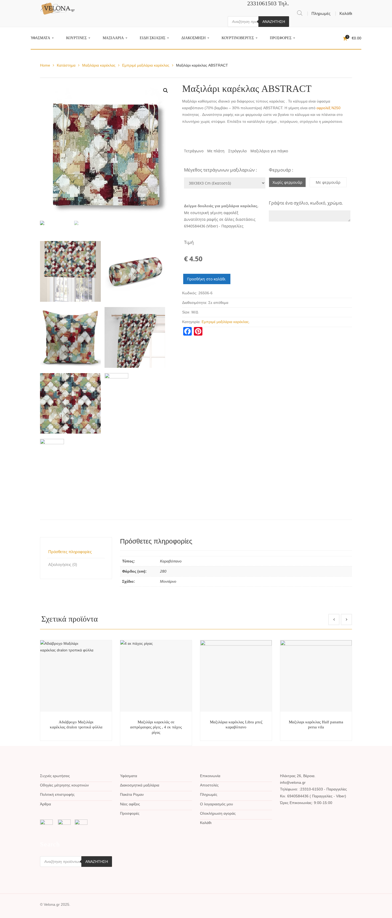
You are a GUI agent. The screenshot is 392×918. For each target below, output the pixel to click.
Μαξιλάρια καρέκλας (98, 65)
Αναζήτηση (273, 21)
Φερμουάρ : (281, 170)
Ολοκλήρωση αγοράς (218, 813)
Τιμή (189, 242)
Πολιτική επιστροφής (57, 794)
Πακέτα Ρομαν (132, 794)
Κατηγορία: (191, 322)
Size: (186, 312)
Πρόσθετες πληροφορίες (70, 551)
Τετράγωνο (193, 150)
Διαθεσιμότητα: (194, 302)
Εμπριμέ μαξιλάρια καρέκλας (145, 65)
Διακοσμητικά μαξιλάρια (139, 785)
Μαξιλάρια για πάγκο (269, 150)
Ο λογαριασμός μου (216, 804)
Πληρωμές (320, 13)
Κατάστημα (66, 65)
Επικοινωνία (210, 776)
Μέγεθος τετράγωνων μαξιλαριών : (220, 170)
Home (45, 65)
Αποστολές (209, 785)
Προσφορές (129, 813)
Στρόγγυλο (237, 150)
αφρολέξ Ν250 (329, 108)
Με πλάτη (216, 150)
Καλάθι (345, 13)
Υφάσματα (128, 776)
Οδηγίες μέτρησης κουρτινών (64, 785)
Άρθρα (45, 804)
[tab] (76, 551)
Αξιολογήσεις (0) (62, 564)
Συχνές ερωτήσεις (55, 776)
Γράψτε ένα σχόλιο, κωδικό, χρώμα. (306, 203)
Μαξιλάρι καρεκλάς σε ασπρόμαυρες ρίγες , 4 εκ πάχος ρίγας (156, 727)
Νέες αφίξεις (130, 804)
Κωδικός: (189, 293)
